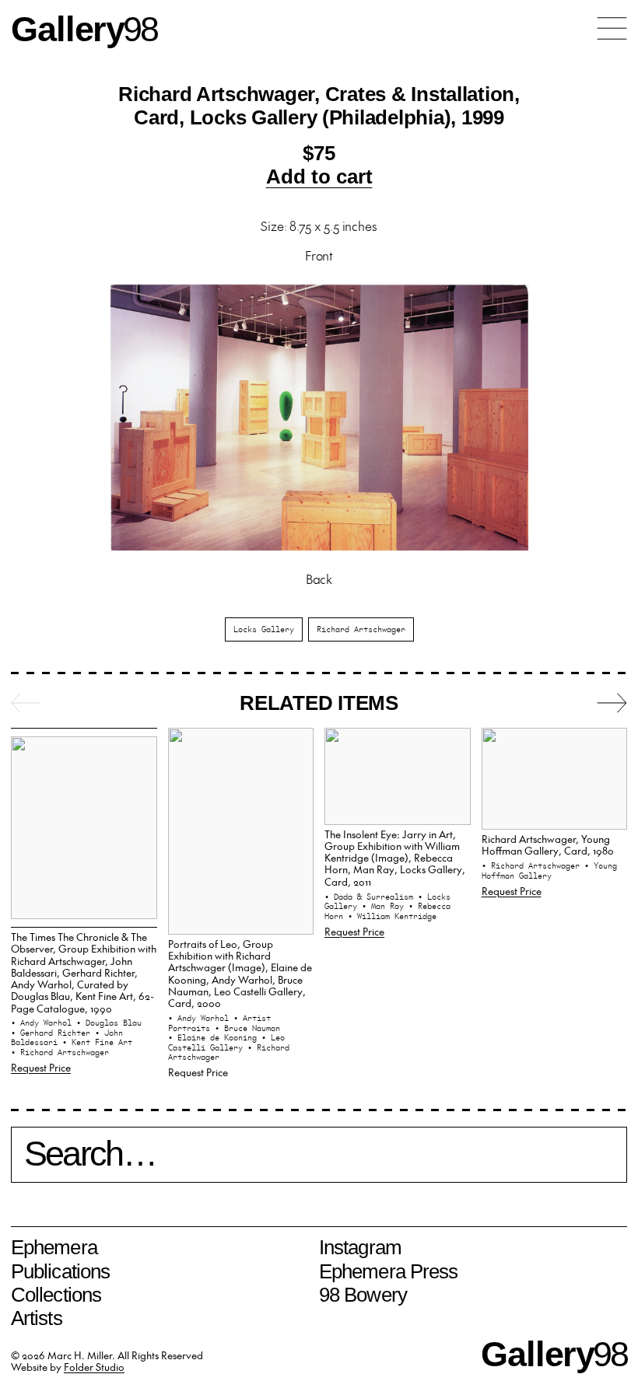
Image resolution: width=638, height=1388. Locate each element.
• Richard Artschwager (60, 1052)
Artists (36, 1318)
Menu (612, 28)
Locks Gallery (263, 629)
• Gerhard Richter (53, 1032)
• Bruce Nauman (247, 1028)
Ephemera (54, 1247)
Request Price (41, 1067)
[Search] (319, 1161)
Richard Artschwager (361, 629)
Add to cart (319, 176)
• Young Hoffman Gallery (549, 870)
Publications (60, 1271)
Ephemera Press (388, 1271)
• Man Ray (385, 905)
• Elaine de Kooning (214, 1037)
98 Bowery (363, 1295)
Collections (56, 1295)
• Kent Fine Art (97, 1042)
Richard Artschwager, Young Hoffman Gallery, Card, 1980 (548, 844)
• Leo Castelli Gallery (226, 1042)
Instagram (360, 1247)
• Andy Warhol (43, 1022)
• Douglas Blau (109, 1022)
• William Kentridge (392, 916)
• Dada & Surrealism (371, 896)
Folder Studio (94, 1366)
